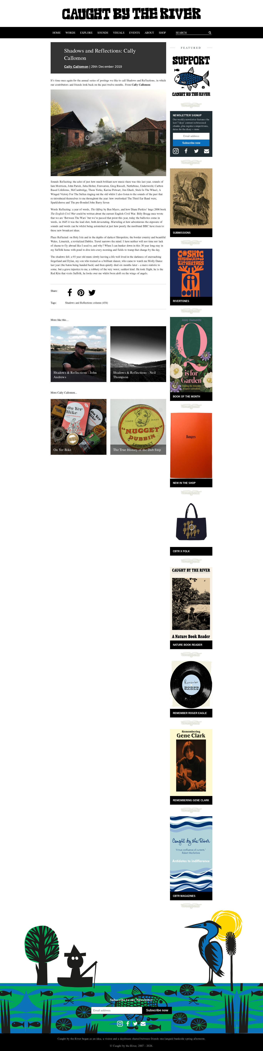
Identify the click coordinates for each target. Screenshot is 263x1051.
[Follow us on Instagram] (176, 151)
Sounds (102, 32)
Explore (86, 32)
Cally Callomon (76, 67)
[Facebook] (69, 292)
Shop (162, 32)
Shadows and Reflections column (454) (86, 302)
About (149, 32)
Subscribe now (191, 142)
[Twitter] (92, 292)
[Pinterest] (80, 292)
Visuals (118, 32)
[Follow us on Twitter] (196, 151)
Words (70, 32)
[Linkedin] (103, 292)
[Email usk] (206, 151)
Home (57, 32)
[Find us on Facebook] (186, 151)
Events (134, 32)
